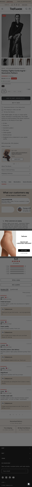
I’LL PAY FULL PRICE (24, 253)
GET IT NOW (24, 250)
